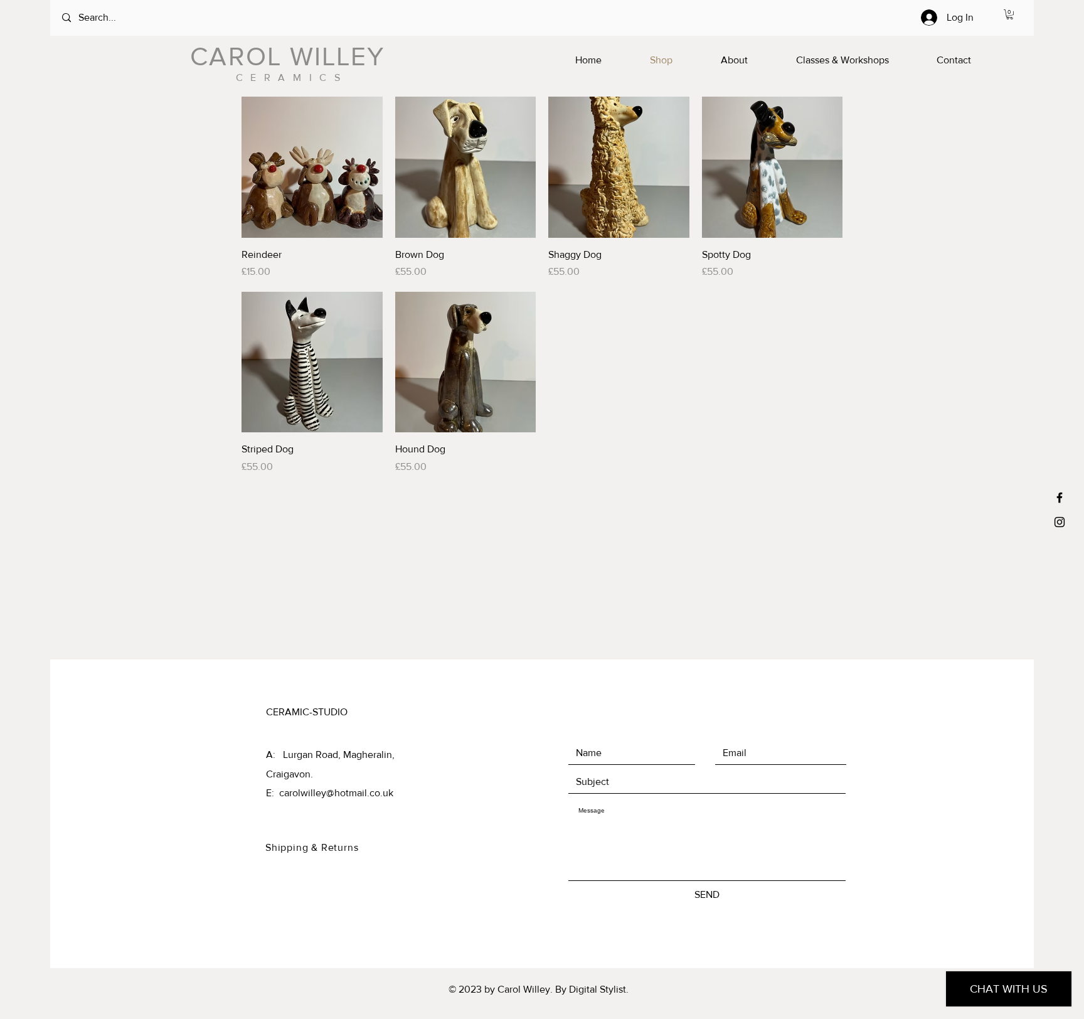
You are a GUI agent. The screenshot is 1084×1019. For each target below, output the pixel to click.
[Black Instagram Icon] (1059, 522)
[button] (1010, 14)
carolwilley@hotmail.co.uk (336, 792)
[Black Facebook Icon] (1059, 497)
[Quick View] (312, 167)
